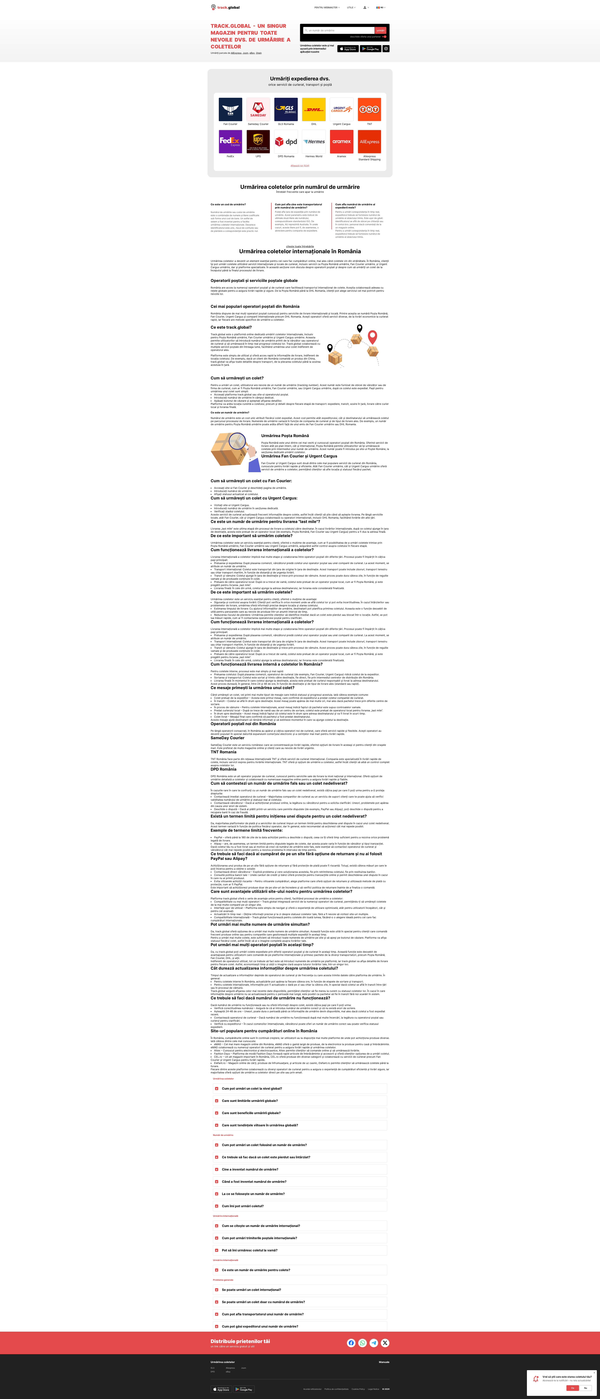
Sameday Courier (258, 124)
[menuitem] (225, 7)
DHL (314, 124)
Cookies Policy (358, 1389)
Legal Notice (373, 1389)
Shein (259, 53)
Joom (245, 53)
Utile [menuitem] (350, 7)
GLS (212, 1368)
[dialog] (562, 1383)
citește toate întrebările (300, 246)
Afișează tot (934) (300, 165)
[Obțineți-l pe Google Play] (370, 48)
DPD (213, 1371)
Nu (585, 1388)
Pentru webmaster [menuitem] (326, 7)
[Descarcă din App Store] (348, 48)
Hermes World (314, 156)
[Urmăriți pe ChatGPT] (386, 48)
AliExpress (236, 53)
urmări (380, 30)
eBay (252, 53)
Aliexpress (230, 1368)
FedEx (230, 156)
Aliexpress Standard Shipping (370, 158)
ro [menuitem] (382, 7)
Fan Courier (230, 124)
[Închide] (594, 1372)
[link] (351, 1343)
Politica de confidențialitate (337, 1389)
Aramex (341, 156)
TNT (369, 124)
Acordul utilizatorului (312, 1389)
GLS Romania (286, 124)
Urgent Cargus (341, 124)
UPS (258, 156)
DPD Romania (286, 156)
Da (572, 1388)
